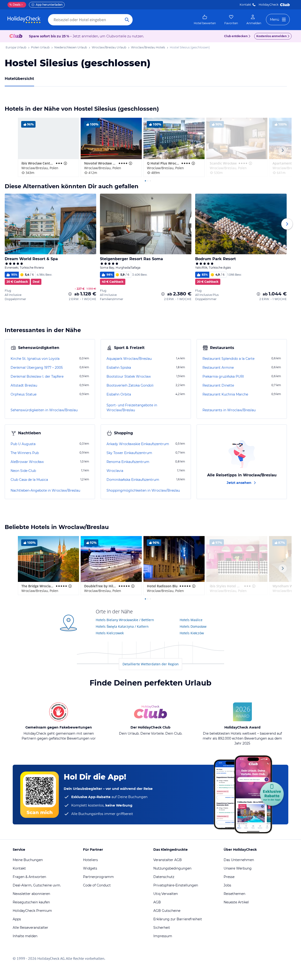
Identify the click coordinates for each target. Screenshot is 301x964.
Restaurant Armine (218, 367)
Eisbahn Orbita (119, 394)
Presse (229, 877)
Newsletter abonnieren (31, 894)
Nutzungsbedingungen (172, 868)
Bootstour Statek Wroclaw (129, 376)
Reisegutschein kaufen (31, 902)
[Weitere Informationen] (70, 294)
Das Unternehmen (239, 860)
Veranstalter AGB (167, 860)
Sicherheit (161, 927)
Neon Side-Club (23, 471)
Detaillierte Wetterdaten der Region (151, 664)
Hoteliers (90, 860)
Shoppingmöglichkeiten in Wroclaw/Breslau (143, 490)
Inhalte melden (25, 936)
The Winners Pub (25, 453)
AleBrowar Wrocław (27, 462)
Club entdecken (236, 36)
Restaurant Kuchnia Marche (225, 394)
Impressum (162, 936)
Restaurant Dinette (218, 385)
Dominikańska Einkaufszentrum (133, 480)
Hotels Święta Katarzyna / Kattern (122, 626)
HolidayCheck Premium (32, 911)
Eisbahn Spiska (119, 367)
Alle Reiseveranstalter (30, 927)
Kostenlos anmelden (271, 36)
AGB (157, 902)
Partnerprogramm (98, 877)
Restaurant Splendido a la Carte (228, 359)
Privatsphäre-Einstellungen (175, 885)
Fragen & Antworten (29, 877)
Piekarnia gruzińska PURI (223, 376)
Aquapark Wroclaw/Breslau (129, 359)
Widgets (90, 868)
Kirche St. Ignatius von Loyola (35, 359)
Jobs (227, 885)
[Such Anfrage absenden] (127, 19)
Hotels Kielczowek (110, 633)
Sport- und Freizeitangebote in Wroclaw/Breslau (132, 407)
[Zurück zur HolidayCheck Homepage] (24, 19)
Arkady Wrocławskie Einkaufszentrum (138, 444)
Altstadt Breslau (24, 385)
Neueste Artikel (236, 902)
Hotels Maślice (191, 620)
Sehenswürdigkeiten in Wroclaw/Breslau (44, 410)
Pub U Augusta (23, 444)
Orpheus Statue (23, 394)
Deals (14, 4)
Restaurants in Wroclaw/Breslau (229, 410)
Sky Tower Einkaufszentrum (129, 453)
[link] (204, 20)
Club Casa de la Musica (29, 480)
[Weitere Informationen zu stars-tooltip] (65, 163)
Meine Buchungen (28, 860)
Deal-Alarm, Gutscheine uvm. (37, 885)
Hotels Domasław (193, 626)
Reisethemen (234, 894)
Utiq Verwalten (165, 894)
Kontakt (245, 4)
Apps (17, 919)
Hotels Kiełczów (192, 633)
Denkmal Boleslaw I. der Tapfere (37, 376)
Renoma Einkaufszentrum (128, 462)
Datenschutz (163, 877)
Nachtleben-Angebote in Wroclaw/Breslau (45, 490)
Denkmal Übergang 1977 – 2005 (37, 367)
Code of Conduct (97, 885)
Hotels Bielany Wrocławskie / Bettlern (125, 620)
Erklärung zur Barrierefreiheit (177, 919)
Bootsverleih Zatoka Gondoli (130, 385)
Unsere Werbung (238, 868)
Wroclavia (115, 471)
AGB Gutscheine (166, 911)
